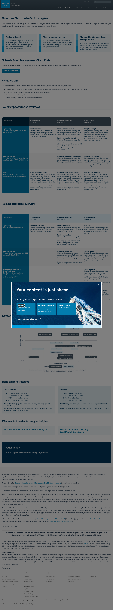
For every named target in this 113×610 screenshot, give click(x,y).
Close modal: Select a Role (98, 284)
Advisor (20, 305)
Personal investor (64, 305)
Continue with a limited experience (28, 319)
